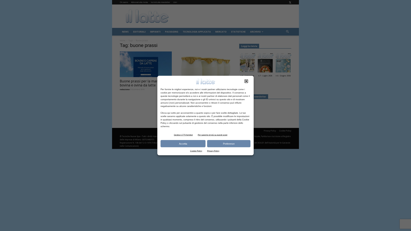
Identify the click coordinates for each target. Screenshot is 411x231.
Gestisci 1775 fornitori (183, 135)
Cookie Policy (196, 151)
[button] (246, 81)
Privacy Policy (213, 151)
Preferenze (229, 143)
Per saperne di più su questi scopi (212, 135)
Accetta (183, 143)
